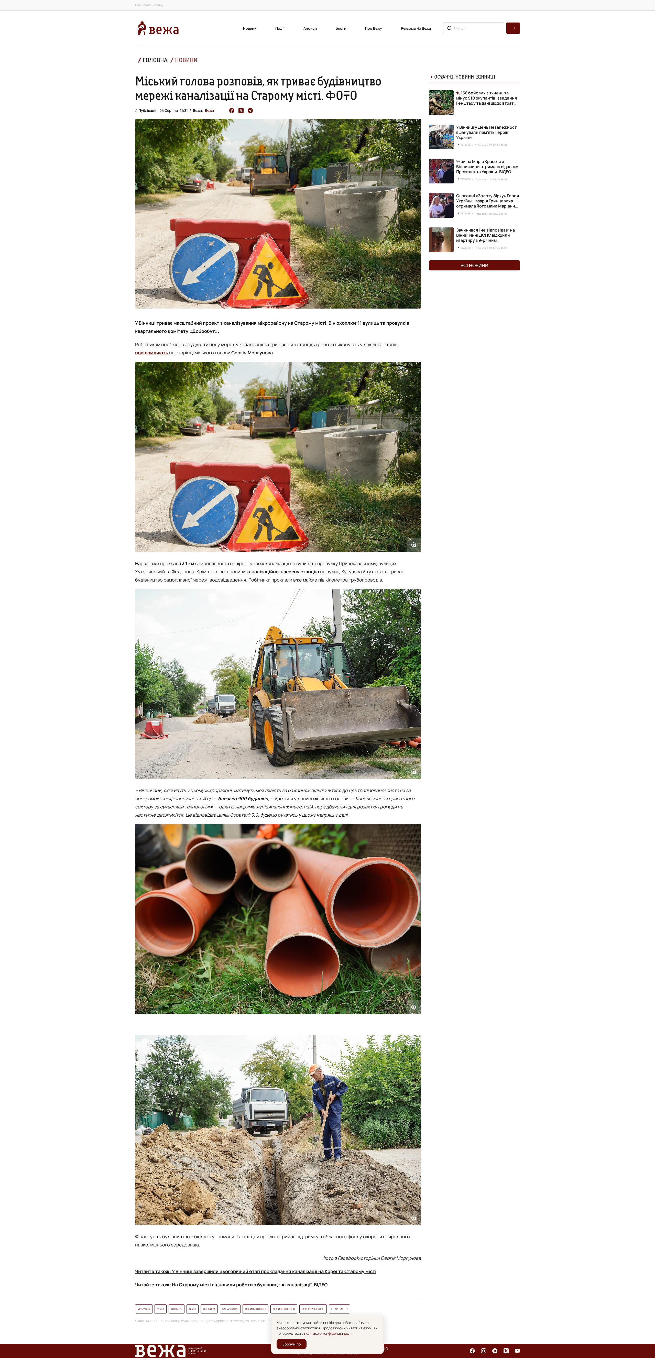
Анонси (310, 28)
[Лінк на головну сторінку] (158, 28)
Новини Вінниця (284, 1309)
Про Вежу (373, 28)
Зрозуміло (291, 1344)
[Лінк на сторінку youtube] (517, 1350)
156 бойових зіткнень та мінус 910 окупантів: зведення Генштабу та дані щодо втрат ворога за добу (486, 98)
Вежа (209, 110)
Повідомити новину (149, 5)
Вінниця (176, 1309)
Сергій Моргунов (313, 1309)
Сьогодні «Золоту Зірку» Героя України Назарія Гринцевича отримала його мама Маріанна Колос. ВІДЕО (487, 203)
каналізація (230, 1309)
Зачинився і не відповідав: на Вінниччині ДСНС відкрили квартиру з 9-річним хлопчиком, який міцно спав (485, 237)
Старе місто (339, 1309)
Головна (155, 60)
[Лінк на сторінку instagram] (483, 1350)
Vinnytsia (144, 1309)
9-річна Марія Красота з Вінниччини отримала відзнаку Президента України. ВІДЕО (487, 166)
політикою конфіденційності (328, 1333)
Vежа (160, 1309)
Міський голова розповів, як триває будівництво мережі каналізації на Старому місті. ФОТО (258, 88)
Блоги (341, 28)
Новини (249, 28)
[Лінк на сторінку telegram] (494, 1350)
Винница (209, 1309)
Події (280, 28)
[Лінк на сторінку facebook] (472, 1350)
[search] (513, 28)
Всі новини (474, 265)
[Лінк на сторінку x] (506, 1350)
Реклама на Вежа (416, 28)
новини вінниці (255, 1309)
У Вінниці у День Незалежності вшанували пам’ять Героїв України (487, 132)
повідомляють (151, 352)
